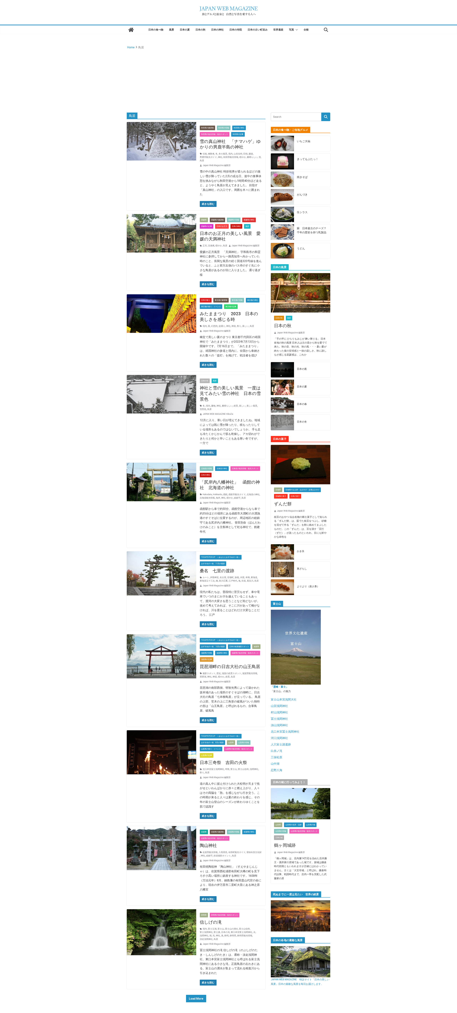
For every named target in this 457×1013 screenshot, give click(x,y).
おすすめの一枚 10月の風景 (213, 647)
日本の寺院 (235, 29)
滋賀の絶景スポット (231, 673)
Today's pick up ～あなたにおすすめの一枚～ (220, 557)
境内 (230, 154)
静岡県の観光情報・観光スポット (224, 915)
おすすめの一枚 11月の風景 (213, 564)
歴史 (219, 673)
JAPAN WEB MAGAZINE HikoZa (218, 414)
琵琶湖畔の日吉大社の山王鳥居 (230, 666)
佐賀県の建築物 (217, 832)
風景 (171, 29)
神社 (220, 157)
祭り (239, 326)
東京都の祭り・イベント (211, 307)
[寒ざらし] (282, 569)
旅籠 (237, 577)
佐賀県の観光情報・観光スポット (214, 838)
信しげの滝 (211, 922)
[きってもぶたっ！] (282, 161)
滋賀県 (256, 647)
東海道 (254, 577)
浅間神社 (254, 769)
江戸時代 (233, 581)
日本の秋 (200, 29)
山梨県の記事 (206, 755)
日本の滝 (225, 932)
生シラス (302, 212)
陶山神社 (208, 845)
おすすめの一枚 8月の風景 (212, 742)
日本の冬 (204, 381)
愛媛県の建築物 (217, 220)
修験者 (211, 154)
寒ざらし (302, 568)
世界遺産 (278, 29)
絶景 (236, 406)
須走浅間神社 (206, 939)
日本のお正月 (222, 226)
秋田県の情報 (223, 128)
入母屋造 (223, 852)
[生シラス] (282, 214)
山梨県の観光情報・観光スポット (238, 749)
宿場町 (230, 577)
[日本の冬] (282, 422)
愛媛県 (204, 220)
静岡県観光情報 (244, 935)
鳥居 (202, 160)
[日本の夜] (282, 370)
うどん (301, 248)
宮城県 (278, 490)
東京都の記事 (230, 307)
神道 (234, 326)
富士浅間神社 (206, 932)
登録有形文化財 (254, 852)
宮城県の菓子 (280, 496)
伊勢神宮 (214, 577)
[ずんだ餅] (300, 464)
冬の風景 (223, 154)
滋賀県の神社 (222, 653)
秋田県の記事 (238, 134)
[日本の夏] (282, 387)
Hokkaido (217, 494)
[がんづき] (282, 197)
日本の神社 (217, 29)
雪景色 (203, 409)
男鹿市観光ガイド (208, 157)
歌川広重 (223, 581)
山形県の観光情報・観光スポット (304, 831)
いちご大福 (303, 141)
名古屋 (223, 577)
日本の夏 (185, 29)
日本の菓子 (295, 496)
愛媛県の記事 (206, 226)
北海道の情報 (206, 468)
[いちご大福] (282, 143)
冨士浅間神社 (279, 718)
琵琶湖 (203, 677)
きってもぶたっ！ (307, 159)
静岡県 (204, 915)
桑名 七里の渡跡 (217, 570)
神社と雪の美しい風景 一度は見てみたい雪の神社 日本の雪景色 (230, 393)
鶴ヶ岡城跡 (285, 845)
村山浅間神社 (279, 712)
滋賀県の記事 (206, 659)
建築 (251, 154)
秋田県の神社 (239, 128)
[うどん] (282, 250)
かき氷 (300, 551)
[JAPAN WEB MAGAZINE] (131, 30)
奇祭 (227, 769)
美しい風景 (252, 406)
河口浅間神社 (279, 738)
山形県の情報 (280, 831)
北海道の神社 (222, 468)
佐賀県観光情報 (210, 852)
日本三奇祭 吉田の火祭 (223, 762)
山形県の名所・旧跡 (293, 825)
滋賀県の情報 (206, 653)
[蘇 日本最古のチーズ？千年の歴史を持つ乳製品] (282, 232)
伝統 (205, 154)
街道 (244, 581)
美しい (245, 326)
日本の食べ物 (155, 29)
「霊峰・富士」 (279, 686)
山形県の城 (310, 825)
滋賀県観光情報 (249, 673)
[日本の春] (282, 405)
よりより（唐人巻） (308, 586)
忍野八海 (276, 770)
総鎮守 (237, 498)
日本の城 (279, 838)
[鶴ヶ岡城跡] (300, 803)
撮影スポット (209, 673)
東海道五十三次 (207, 581)
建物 (213, 406)
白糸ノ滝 (276, 751)
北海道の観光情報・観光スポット (245, 468)
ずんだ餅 (283, 503)
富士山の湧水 (231, 929)
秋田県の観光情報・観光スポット (214, 134)
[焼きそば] (282, 179)
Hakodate (207, 494)
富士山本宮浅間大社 (284, 699)
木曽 (242, 577)
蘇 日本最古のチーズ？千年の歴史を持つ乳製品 (311, 230)
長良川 (250, 581)
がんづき (302, 194)
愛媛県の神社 (249, 220)
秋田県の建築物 (207, 128)
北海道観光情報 (207, 498)
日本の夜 (302, 368)
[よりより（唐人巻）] (282, 587)
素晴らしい (252, 157)
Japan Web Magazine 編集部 (216, 165)
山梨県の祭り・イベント (211, 749)
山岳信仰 (238, 154)
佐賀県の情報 (233, 832)
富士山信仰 (243, 769)
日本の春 (302, 404)
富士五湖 (212, 929)
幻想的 (214, 326)
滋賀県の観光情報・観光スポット (245, 653)
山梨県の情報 (243, 742)
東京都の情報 (237, 300)
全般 (306, 29)
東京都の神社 (252, 300)
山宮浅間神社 (279, 706)
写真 (291, 29)
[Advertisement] (228, 77)
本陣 (247, 577)
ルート (206, 577)
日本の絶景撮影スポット (239, 647)
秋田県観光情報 (230, 157)
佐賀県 (204, 832)
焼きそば (302, 177)
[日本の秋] (300, 293)
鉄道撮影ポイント (222, 855)
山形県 (278, 825)
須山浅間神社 (279, 725)
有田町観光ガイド (236, 852)
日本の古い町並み (258, 29)
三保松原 (276, 757)
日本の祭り (205, 300)
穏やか (242, 157)
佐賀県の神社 (249, 832)
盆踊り (222, 326)
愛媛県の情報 (233, 220)
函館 (225, 494)
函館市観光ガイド (237, 494)
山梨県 (231, 742)
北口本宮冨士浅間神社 (213, 769)
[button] (296, 29)
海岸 (218, 498)
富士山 (233, 769)
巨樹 (245, 154)
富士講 (217, 932)
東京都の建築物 (221, 300)
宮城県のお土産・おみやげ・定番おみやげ (302, 490)
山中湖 (275, 763)
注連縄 (211, 245)
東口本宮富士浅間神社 (241, 932)
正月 (205, 245)
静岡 (226, 935)
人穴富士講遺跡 (281, 744)
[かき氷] (282, 552)
